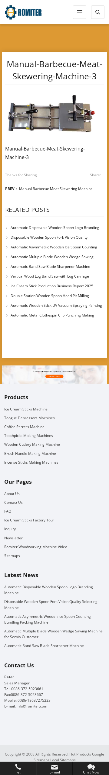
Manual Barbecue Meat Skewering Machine (56, 188)
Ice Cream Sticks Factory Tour (29, 520)
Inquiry (10, 528)
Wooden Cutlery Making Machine (32, 444)
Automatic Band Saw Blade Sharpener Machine (50, 266)
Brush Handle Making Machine (30, 453)
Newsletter (13, 538)
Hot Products (80, 754)
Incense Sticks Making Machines (31, 462)
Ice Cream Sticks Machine (26, 409)
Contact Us (13, 502)
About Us (12, 493)
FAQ (7, 511)
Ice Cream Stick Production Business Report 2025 (52, 286)
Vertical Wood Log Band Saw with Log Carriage (50, 276)
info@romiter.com (32, 706)
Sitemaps (12, 555)
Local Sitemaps (63, 760)
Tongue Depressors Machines (29, 417)
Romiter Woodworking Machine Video (35, 546)
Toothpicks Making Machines (28, 435)
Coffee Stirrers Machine (24, 426)
